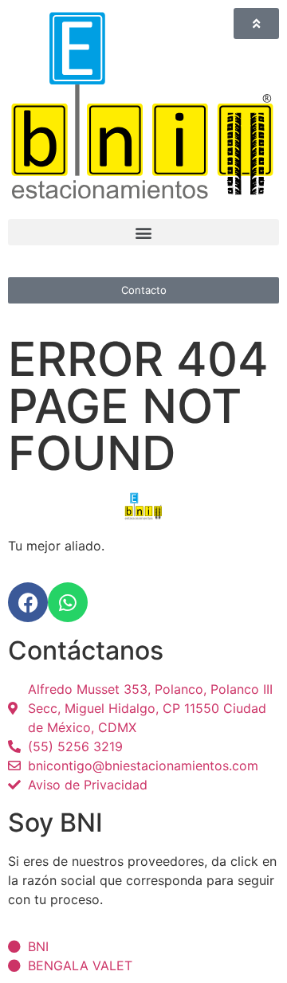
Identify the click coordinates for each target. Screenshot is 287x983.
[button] (143, 232)
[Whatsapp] (68, 602)
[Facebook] (28, 602)
